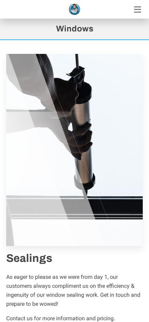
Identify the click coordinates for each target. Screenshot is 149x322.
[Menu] (137, 9)
